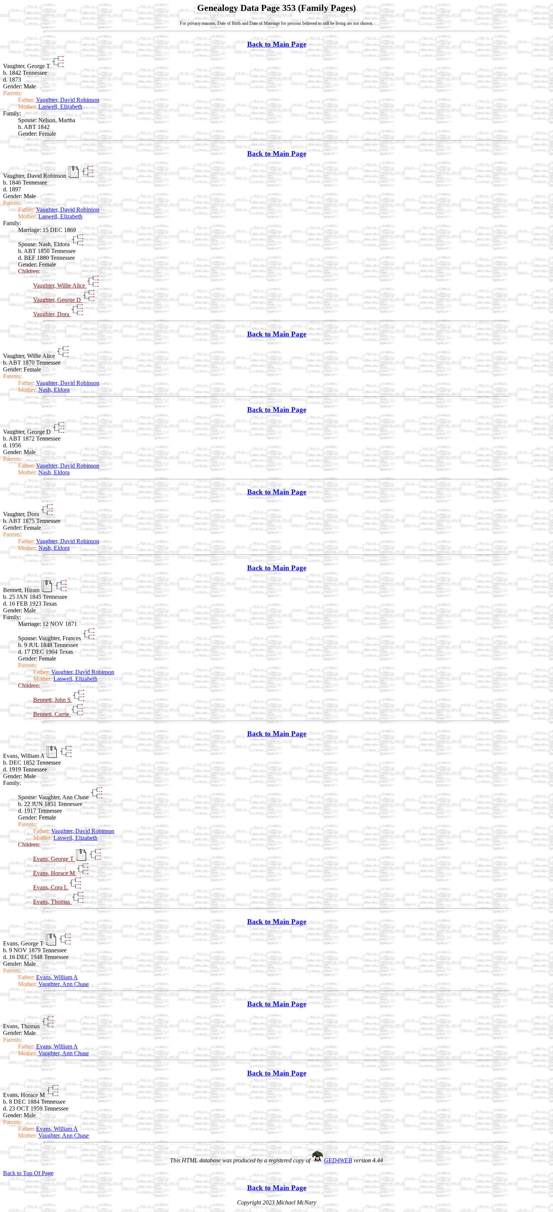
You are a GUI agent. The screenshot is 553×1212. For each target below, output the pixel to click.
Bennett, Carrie (52, 714)
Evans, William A (57, 977)
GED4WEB (338, 1160)
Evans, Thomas (52, 901)
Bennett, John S (52, 700)
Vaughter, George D (57, 300)
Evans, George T (54, 859)
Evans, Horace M (54, 873)
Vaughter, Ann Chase (63, 984)
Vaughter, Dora (52, 314)
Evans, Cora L (51, 887)
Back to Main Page (276, 44)
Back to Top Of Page (28, 1173)
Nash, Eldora (54, 389)
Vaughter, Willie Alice (60, 285)
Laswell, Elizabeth (60, 106)
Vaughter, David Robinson (67, 100)
